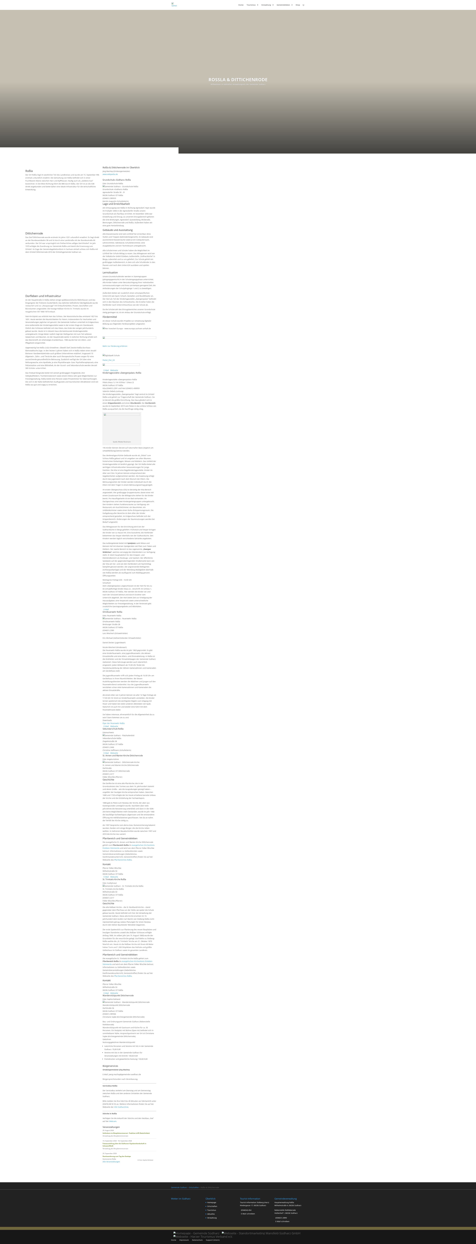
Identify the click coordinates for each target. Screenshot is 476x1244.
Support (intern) (213, 1240)
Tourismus (251, 5)
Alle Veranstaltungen (111, 1161)
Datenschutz (197, 1240)
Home (240, 5)
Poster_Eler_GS (109, 360)
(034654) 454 (246, 1210)
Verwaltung (266, 5)
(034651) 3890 (281, 1218)
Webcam (112, 1121)
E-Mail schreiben (248, 1214)
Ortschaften (194, 1187)
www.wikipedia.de (110, 174)
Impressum (184, 1240)
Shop (298, 5)
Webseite (113, 370)
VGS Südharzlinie (121, 1107)
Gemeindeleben (283, 5)
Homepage (211, 1202)
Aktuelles (211, 1214)
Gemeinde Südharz (179, 1187)
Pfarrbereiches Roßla (123, 860)
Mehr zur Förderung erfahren (115, 346)
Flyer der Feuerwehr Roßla (114, 723)
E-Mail (106, 370)
